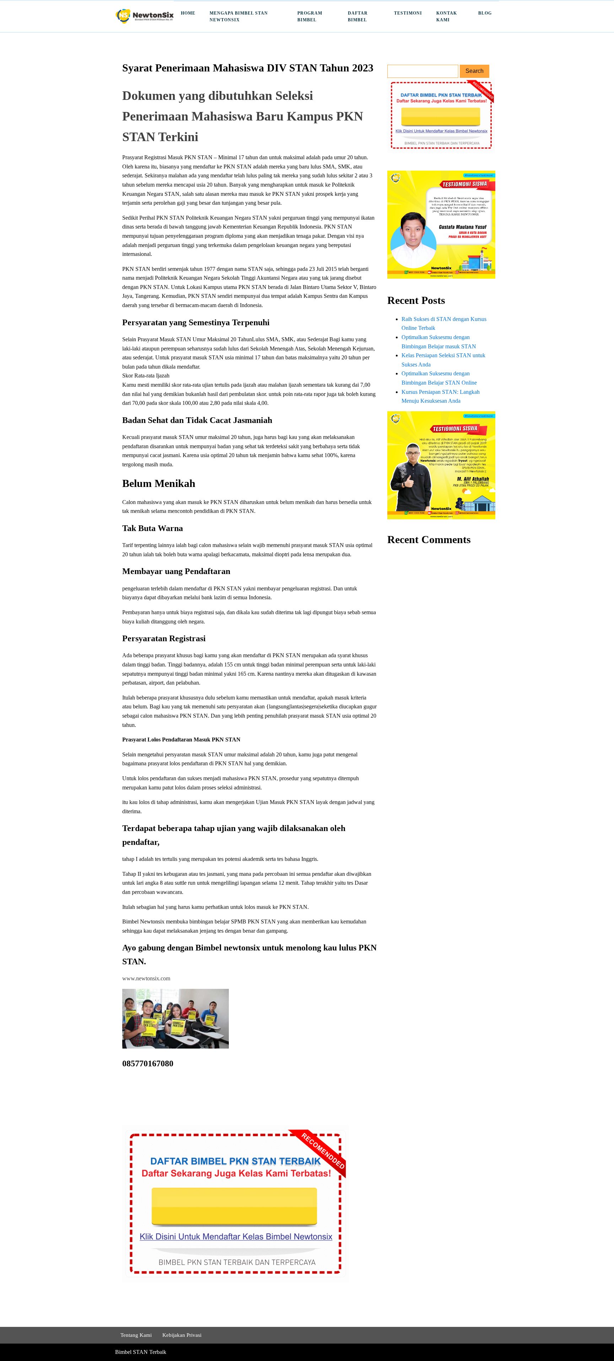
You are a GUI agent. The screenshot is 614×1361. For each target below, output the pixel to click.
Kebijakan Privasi (181, 1335)
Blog (485, 13)
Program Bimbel (309, 16)
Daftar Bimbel (358, 16)
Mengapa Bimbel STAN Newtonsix (239, 16)
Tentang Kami (136, 1335)
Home (188, 13)
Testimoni (408, 13)
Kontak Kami (446, 16)
